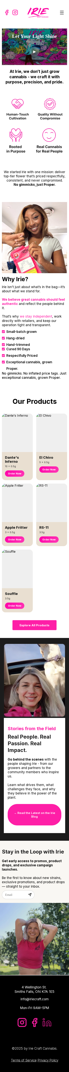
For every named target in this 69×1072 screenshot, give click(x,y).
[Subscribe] (30, 895)
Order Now (14, 473)
